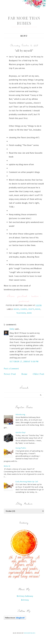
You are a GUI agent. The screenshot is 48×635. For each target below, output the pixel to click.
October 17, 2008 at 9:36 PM (24, 361)
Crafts (31, 309)
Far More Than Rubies (24, 20)
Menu (24, 36)
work (29, 313)
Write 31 (7, 466)
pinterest (24, 300)
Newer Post (10, 374)
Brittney (25, 600)
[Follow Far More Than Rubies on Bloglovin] (15, 619)
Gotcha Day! (21, 432)
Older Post (38, 374)
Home (24, 374)
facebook (22, 295)
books (16, 309)
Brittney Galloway (25, 596)
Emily (12, 329)
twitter (35, 295)
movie (37, 309)
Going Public (21, 448)
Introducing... (21, 414)
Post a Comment (11, 368)
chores (23, 309)
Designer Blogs (29, 633)
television (21, 313)
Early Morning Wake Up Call (27, 482)
